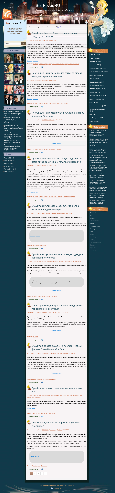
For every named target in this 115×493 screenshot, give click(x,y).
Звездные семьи (60, 213)
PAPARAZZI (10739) (96, 61)
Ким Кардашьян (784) (96, 118)
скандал (93, 229)
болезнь (93, 250)
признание (94, 253)
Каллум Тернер (43, 64)
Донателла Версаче (52, 261)
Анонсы (42, 22)
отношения (94, 221)
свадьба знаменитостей (56, 64)
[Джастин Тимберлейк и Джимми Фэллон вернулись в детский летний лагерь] (19, 62)
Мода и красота (69, 261)
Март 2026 (7, 172)
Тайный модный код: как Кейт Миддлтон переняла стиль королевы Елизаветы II (13, 113)
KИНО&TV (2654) (95, 92)
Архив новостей (54, 22)
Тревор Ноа (30, 397)
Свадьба (93, 245)
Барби (54, 353)
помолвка (52, 149)
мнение (93, 213)
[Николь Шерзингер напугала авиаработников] (8, 62)
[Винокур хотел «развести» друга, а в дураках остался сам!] (19, 83)
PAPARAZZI (45, 40)
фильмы (93, 231)
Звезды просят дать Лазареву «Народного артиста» (97, 175)
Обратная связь (69, 22)
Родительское (95, 226)
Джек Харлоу (59, 395)
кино (92, 223)
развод (92, 239)
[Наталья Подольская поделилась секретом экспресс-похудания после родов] (8, 83)
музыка (93, 247)
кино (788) (93, 114)
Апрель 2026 (8, 169)
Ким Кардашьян (96, 237)
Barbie (43, 353)
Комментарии (34, 67)
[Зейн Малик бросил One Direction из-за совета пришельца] (19, 104)
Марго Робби (66, 353)
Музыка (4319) (94, 78)
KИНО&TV (49, 353)
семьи (92, 218)
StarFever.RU (48, 5)
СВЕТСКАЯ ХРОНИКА (48, 120)
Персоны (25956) (95, 55)
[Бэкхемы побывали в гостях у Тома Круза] (8, 104)
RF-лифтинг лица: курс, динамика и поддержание (12, 141)
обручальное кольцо (55, 197)
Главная (33, 22)
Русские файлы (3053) (97, 85)
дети (92, 215)
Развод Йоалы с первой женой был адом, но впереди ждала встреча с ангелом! (98, 143)
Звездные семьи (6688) (97, 75)
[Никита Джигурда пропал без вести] (19, 73)
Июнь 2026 (7, 163)
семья (92, 234)
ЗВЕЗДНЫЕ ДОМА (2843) (98, 89)
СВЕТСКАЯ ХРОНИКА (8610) (99, 72)
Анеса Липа (45, 213)
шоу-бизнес (75, 64)
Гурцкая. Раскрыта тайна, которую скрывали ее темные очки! (98, 150)
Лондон (51, 103)
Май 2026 (7, 166)
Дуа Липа (35, 64)
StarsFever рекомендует (49, 395)
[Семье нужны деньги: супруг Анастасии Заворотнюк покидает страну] (19, 94)
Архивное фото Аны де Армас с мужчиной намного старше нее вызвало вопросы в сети (12, 147)
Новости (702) (94, 121)
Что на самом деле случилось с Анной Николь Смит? (97, 182)
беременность (95, 242)
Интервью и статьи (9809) (98, 68)
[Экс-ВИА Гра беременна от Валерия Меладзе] (8, 94)
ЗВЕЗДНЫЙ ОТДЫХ (76, 395)
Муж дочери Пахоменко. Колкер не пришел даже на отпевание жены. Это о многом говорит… (98, 159)
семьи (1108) (94, 102)
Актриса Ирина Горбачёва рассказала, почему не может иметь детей (98, 133)
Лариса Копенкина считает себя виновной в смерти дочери (98, 188)
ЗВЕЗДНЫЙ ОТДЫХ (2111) (98, 96)
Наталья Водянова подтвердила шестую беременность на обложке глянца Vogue (12, 135)
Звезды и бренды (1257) (97, 99)
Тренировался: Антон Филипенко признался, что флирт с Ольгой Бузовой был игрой (13, 128)
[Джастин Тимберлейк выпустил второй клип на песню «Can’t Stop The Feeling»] (8, 73)
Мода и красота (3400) (97, 82)
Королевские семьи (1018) (98, 106)
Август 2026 (8, 158)
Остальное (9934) (95, 65)
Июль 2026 (7, 161)
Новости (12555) (95, 58)
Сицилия (68, 64)
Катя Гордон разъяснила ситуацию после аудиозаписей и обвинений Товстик (13, 120)
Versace (44, 261)
